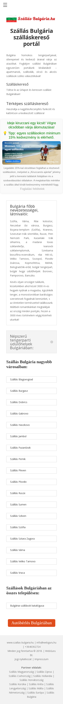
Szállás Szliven (18, 516)
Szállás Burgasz (19, 390)
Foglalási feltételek (32, 189)
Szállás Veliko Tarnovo (23, 561)
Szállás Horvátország (31, 680)
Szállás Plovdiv (18, 481)
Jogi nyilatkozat (23, 659)
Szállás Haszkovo (20, 425)
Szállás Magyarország (21, 671)
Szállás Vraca (17, 572)
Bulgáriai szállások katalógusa (27, 605)
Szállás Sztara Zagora (22, 538)
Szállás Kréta (36, 684)
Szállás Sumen (18, 504)
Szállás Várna (17, 550)
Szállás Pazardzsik (20, 447)
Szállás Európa (35, 692)
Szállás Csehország (19, 676)
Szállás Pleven (18, 470)
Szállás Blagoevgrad (21, 379)
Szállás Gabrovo (19, 413)
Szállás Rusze (17, 493)
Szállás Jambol (18, 436)
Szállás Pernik (18, 459)
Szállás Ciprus (44, 671)
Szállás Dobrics (18, 402)
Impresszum (41, 659)
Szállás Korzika (17, 684)
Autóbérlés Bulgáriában (31, 623)
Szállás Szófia (18, 527)
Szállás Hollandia (42, 676)
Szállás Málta (36, 688)
